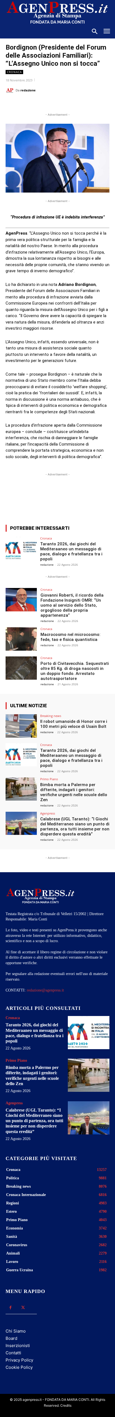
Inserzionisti (18, 1345)
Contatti (13, 1352)
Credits (65, 1405)
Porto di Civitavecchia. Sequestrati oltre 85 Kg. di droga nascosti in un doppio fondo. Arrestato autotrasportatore (74, 671)
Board (11, 1338)
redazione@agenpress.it (45, 990)
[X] (41, 104)
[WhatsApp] (54, 104)
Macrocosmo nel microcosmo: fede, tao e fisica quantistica (70, 637)
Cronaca (14, 72)
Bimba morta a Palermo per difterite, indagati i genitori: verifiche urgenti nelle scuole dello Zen (73, 792)
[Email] (67, 104)
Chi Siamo (16, 1331)
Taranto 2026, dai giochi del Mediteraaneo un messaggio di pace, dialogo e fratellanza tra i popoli (71, 551)
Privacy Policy (19, 1360)
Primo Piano (49, 779)
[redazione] (11, 90)
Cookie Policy (19, 1367)
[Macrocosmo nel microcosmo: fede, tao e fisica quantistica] (21, 639)
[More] (86, 499)
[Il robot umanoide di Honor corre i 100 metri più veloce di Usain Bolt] (21, 726)
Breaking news (50, 715)
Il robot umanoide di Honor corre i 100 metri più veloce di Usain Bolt (73, 724)
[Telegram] (80, 104)
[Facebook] (28, 104)
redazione (28, 90)
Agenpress (47, 813)
